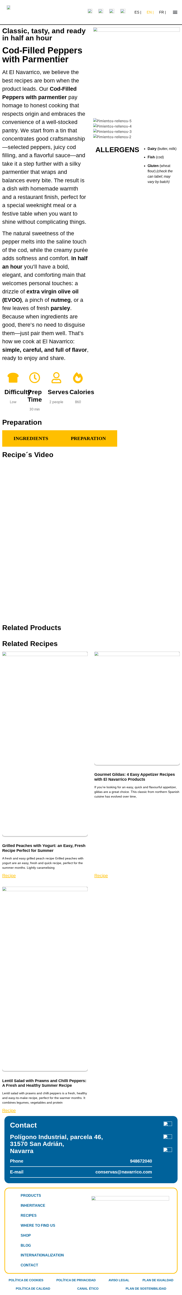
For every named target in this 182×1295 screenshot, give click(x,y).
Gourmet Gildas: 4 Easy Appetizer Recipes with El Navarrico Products (134, 777)
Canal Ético (88, 1288)
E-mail (81, 1171)
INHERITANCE (33, 1205)
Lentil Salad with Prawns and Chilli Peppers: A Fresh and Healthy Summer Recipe (44, 1083)
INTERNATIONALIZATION (42, 1255)
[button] (175, 12)
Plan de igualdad (157, 1280)
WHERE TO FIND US (38, 1225)
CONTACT (29, 1265)
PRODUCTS (31, 1195)
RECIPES (29, 1215)
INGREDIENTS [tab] (31, 438)
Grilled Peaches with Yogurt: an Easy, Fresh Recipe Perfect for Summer (43, 848)
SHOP (26, 1235)
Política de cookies (26, 1280)
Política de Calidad (33, 1288)
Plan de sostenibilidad (146, 1288)
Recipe (9, 875)
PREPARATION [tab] (88, 438)
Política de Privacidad (76, 1280)
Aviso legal (119, 1280)
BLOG (26, 1245)
